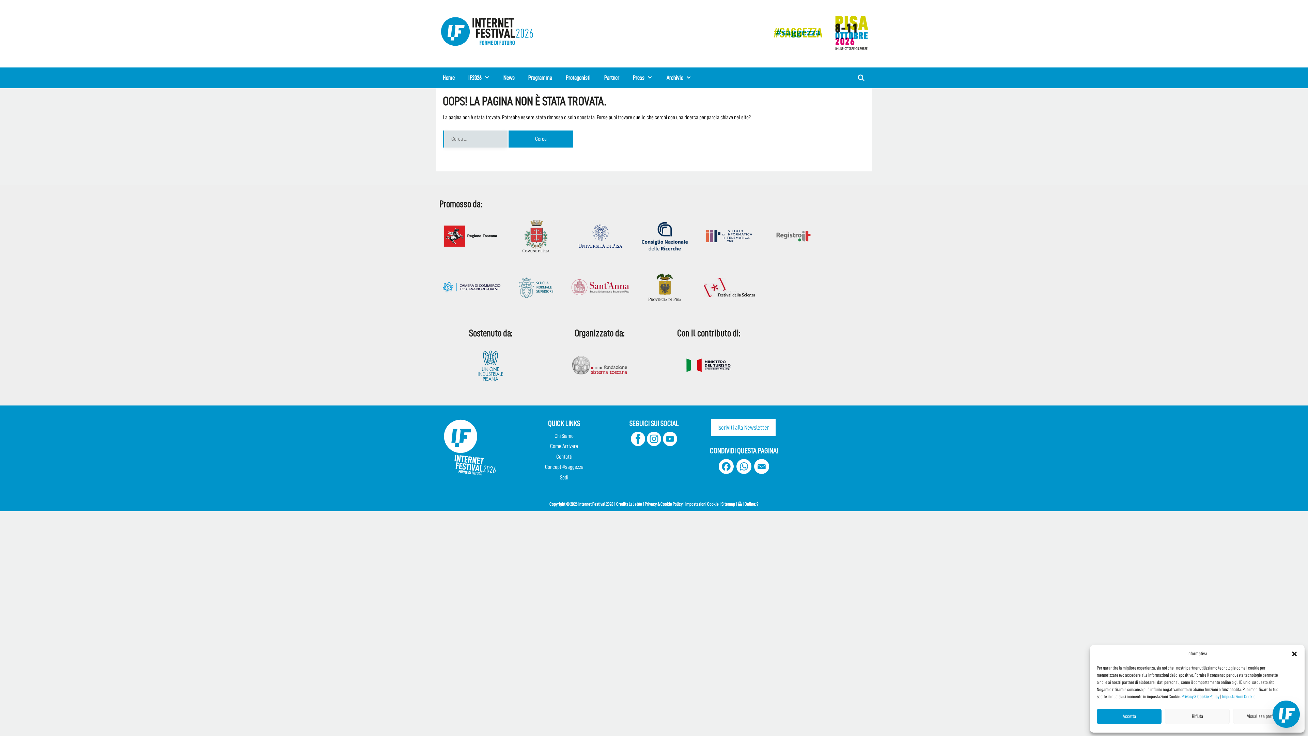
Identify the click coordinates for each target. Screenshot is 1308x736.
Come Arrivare (564, 446)
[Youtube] (670, 444)
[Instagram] (654, 444)
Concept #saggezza (564, 467)
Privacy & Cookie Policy (1200, 696)
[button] (1294, 653)
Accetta (1129, 716)
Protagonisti (578, 78)
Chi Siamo (564, 436)
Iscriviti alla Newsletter (743, 427)
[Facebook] (638, 444)
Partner (611, 78)
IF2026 (475, 78)
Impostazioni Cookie (1239, 696)
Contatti (564, 457)
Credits (622, 504)
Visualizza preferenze (1265, 716)
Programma (540, 78)
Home (449, 78)
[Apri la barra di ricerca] (861, 77)
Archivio (675, 78)
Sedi (564, 477)
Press (638, 78)
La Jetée (635, 504)
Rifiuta (1197, 716)
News (509, 78)
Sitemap (728, 504)
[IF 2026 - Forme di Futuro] (817, 32)
